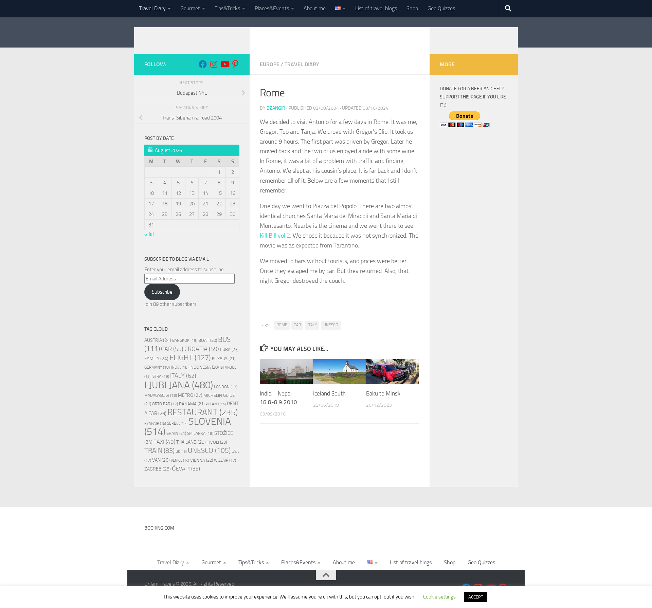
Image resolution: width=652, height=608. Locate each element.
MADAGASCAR (160, 395)
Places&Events (272, 8)
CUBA (229, 349)
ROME (281, 325)
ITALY (312, 325)
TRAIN (159, 451)
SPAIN (176, 433)
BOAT (207, 340)
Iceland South (329, 393)
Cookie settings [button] (439, 597)
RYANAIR (155, 423)
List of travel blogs (376, 8)
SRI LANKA (200, 433)
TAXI (164, 441)
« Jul (149, 234)
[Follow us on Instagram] (214, 64)
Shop (412, 8)
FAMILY (156, 358)
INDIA (179, 367)
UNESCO (330, 325)
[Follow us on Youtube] (224, 64)
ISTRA (160, 376)
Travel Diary (152, 8)
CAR (297, 325)
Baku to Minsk (383, 393)
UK (181, 451)
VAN (161, 460)
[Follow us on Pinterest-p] (235, 64)
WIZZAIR (225, 460)
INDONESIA (204, 367)
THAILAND (191, 442)
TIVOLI (217, 442)
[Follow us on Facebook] (203, 64)
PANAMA (191, 403)
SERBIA (177, 423)
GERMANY (157, 367)
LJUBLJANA (178, 385)
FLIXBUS (223, 358)
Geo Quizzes (441, 8)
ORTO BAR (165, 404)
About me (315, 8)
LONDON (225, 387)
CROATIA (201, 349)
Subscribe (162, 292)
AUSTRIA (157, 340)
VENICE (180, 460)
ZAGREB (157, 469)
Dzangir (276, 108)
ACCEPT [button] (475, 597)
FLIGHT (190, 357)
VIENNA (201, 460)
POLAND (215, 404)
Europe (269, 64)
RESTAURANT (202, 412)
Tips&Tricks (227, 8)
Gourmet (190, 8)
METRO (190, 395)
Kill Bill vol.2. (275, 235)
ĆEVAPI (186, 469)
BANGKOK (184, 340)
